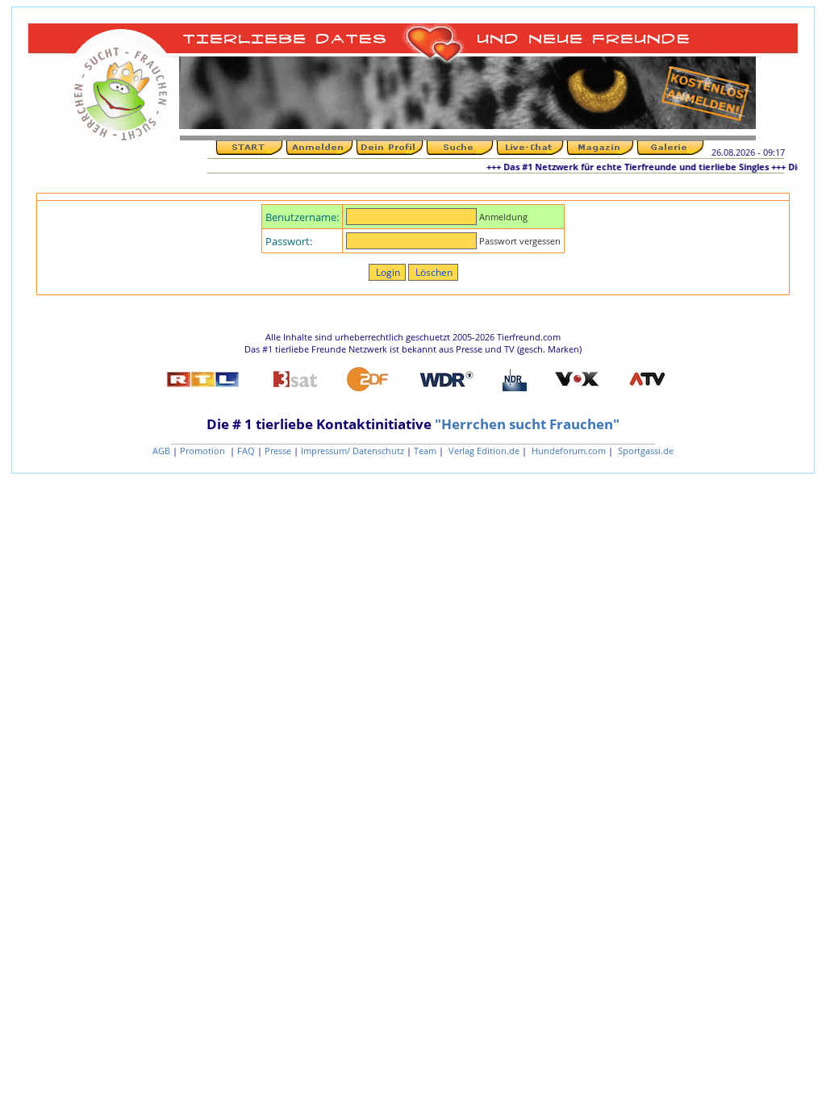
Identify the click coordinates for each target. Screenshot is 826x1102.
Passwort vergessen (520, 241)
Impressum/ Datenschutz (352, 451)
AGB (161, 451)
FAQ (246, 451)
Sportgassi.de (644, 451)
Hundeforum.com (567, 451)
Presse (278, 451)
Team (425, 451)
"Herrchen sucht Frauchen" (527, 424)
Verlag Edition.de (482, 451)
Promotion (203, 451)
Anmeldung (503, 217)
